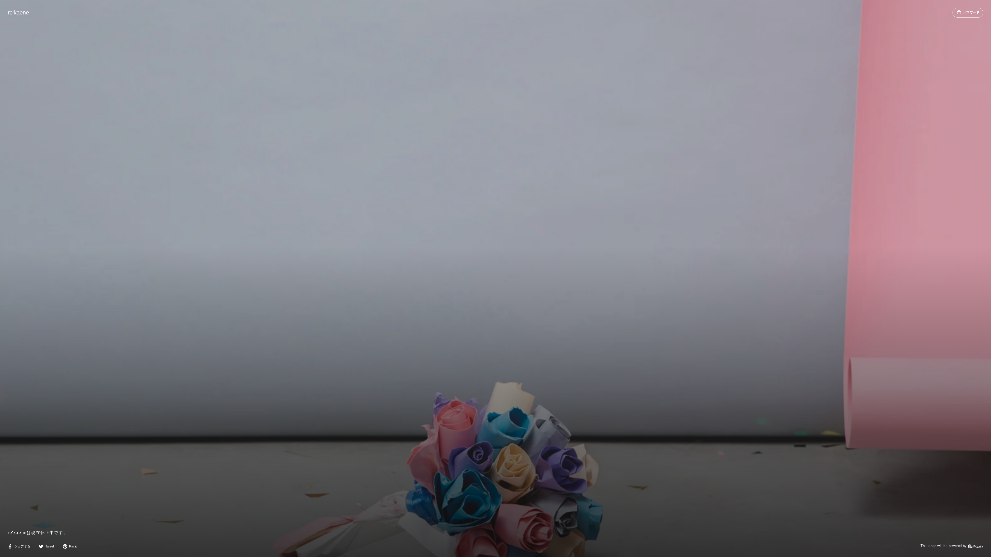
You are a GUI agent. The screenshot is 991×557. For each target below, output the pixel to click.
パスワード (971, 12)
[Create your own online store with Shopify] (975, 546)
